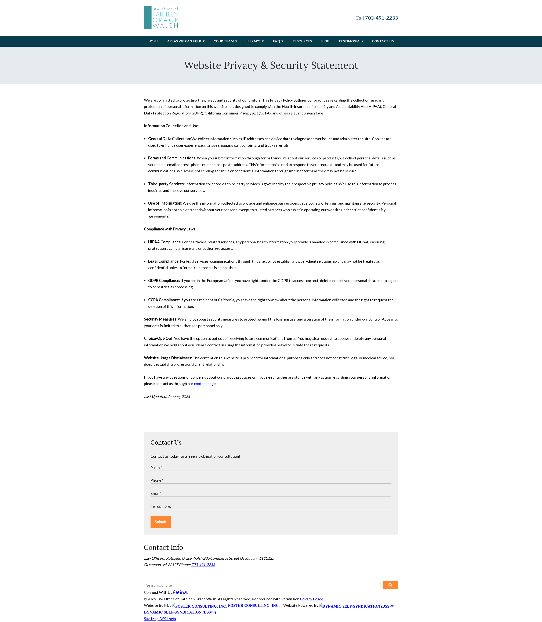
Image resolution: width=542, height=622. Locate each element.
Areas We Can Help (184, 41)
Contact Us (383, 41)
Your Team (224, 41)
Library (253, 41)
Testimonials (351, 41)
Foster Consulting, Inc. (253, 605)
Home (153, 41)
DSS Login (167, 618)
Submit (161, 522)
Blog (325, 41)
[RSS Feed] (186, 592)
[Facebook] (174, 592)
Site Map (151, 618)
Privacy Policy (311, 599)
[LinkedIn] (182, 592)
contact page (205, 383)
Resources (302, 41)
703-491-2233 (381, 18)
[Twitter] (178, 592)
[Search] (390, 585)
